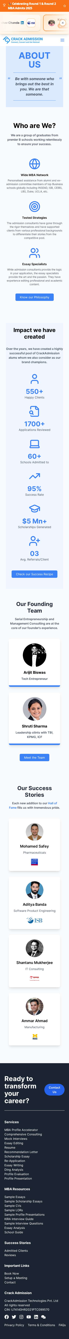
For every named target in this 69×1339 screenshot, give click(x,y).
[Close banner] (62, 23)
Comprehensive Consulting (23, 1134)
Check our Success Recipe (34, 574)
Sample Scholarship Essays (23, 1201)
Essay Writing (13, 1165)
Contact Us (54, 1090)
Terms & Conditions (41, 1325)
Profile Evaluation (16, 1174)
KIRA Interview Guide (18, 1219)
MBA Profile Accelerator (21, 1130)
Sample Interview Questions (23, 1223)
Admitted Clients (16, 1250)
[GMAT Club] (43, 1317)
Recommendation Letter (21, 1152)
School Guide (13, 1232)
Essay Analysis (14, 1228)
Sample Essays (14, 1197)
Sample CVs (12, 1206)
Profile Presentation (18, 1178)
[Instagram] (21, 1317)
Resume (9, 1147)
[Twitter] (14, 1317)
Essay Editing (13, 1143)
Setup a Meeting (15, 1278)
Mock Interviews (15, 1139)
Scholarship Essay (17, 1156)
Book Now (11, 1273)
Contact (10, 1282)
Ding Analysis (13, 1169)
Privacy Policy (14, 1325)
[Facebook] (6, 1317)
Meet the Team (34, 757)
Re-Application (14, 1161)
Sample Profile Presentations (24, 1214)
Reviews (10, 1255)
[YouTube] (28, 1317)
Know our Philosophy (34, 297)
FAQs (62, 1325)
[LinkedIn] (36, 1317)
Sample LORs (13, 1210)
